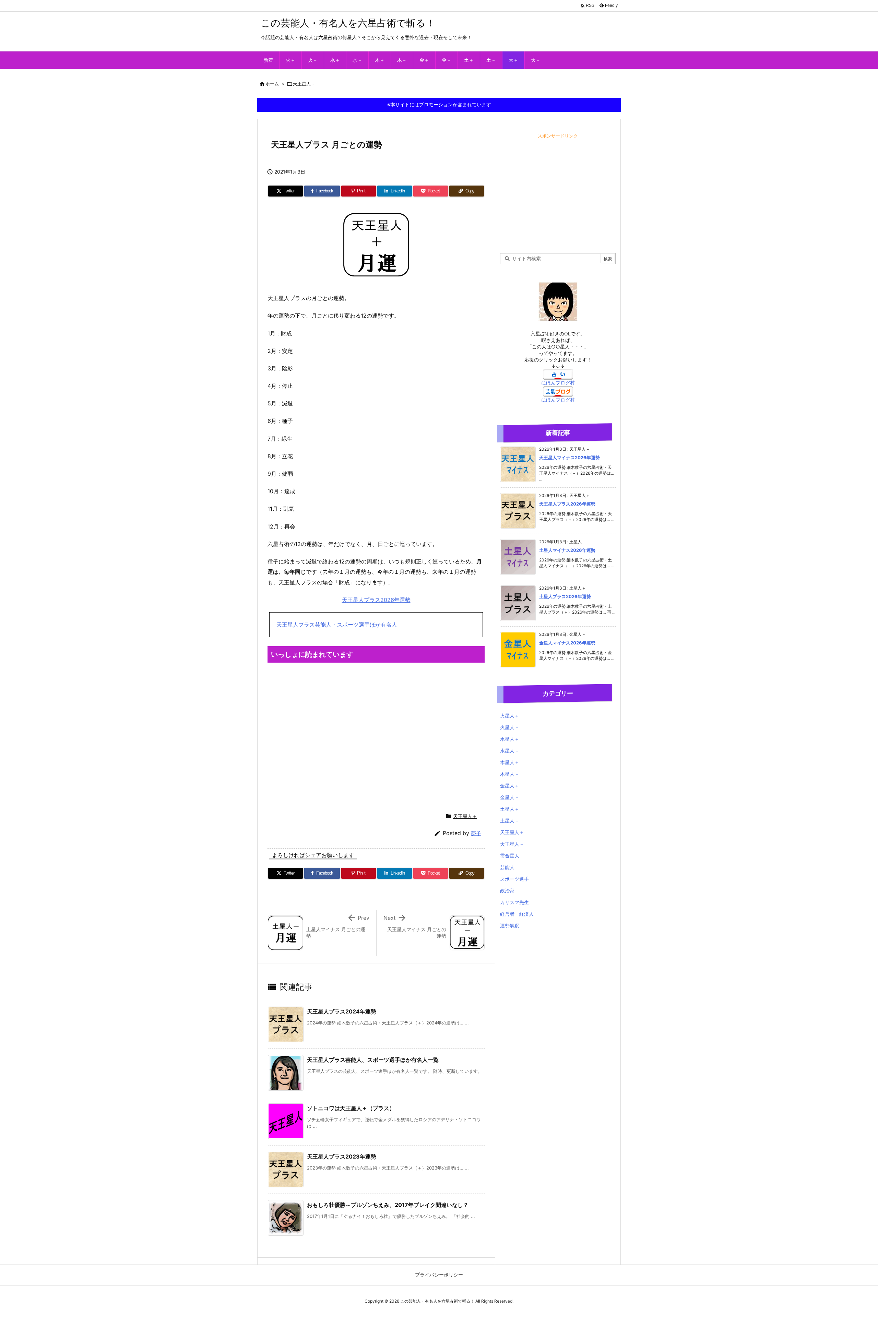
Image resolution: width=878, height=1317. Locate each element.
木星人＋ (509, 762)
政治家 (507, 890)
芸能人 (507, 867)
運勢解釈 (509, 925)
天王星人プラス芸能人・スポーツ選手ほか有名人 (336, 624)
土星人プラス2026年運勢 (565, 596)
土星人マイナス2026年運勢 (567, 550)
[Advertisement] (376, 737)
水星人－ (509, 751)
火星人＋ (509, 716)
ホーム (272, 83)
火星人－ (509, 727)
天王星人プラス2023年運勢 (341, 1156)
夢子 (476, 833)
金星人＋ (509, 785)
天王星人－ (512, 844)
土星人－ (509, 820)
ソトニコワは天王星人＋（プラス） (351, 1108)
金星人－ (509, 797)
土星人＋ (509, 809)
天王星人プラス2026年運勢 (376, 599)
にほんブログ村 (558, 382)
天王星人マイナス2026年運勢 (569, 457)
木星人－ (509, 774)
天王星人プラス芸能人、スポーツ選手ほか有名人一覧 (373, 1059)
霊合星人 (509, 855)
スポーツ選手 (514, 879)
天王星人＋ (304, 83)
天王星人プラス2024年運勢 (341, 1011)
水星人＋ (509, 739)
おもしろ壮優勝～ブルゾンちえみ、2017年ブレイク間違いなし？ (387, 1204)
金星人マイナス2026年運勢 (567, 642)
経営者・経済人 (517, 914)
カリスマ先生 (514, 902)
